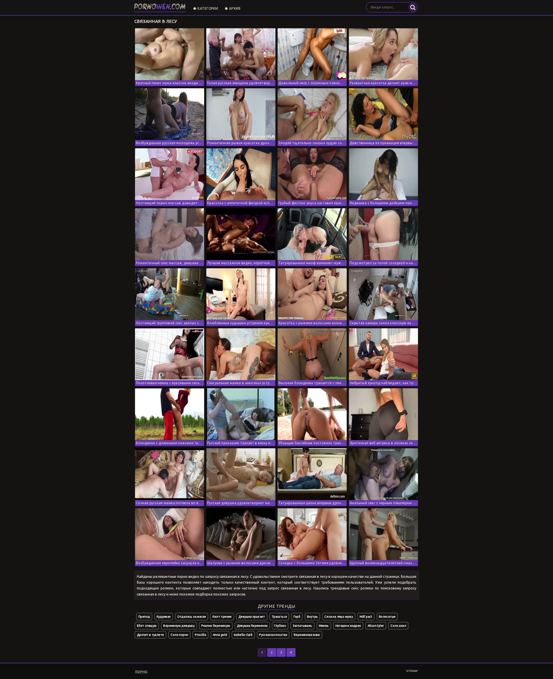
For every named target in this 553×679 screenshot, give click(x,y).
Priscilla (200, 634)
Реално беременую (215, 625)
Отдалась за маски (191, 616)
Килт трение (222, 616)
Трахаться (279, 616)
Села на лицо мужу (338, 616)
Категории (207, 8)
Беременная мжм (307, 634)
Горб (297, 616)
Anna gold (220, 634)
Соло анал (398, 625)
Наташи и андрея (348, 625)
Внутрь (312, 616)
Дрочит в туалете (150, 634)
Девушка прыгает (251, 616)
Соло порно (179, 634)
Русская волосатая (273, 634)
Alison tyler (376, 625)
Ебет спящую (147, 625)
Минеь (324, 625)
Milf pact (366, 616)
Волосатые (387, 616)
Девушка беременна (252, 625)
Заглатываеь (302, 625)
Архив (234, 8)
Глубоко (280, 625)
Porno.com (160, 7)
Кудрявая (163, 616)
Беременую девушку (179, 625)
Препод (144, 616)
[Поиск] (412, 7)
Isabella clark (243, 634)
